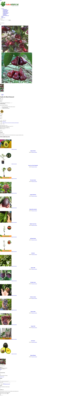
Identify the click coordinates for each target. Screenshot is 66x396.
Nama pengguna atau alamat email (4, 381)
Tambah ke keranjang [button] (14, 149)
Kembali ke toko (2, 376)
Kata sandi (1, 382)
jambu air (3, 122)
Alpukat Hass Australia (33, 209)
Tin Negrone (33, 340)
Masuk (1, 385)
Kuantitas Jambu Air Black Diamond (4, 102)
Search (9, 20)
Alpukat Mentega (33, 355)
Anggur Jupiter (33, 311)
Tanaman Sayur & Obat (6, 12)
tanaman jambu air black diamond (15, 122)
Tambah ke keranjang (2, 103)
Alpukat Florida (33, 150)
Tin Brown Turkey (33, 296)
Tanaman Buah (5, 9)
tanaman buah (9, 122)
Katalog (2, 16)
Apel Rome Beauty (33, 238)
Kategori (3, 8)
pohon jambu (6, 122)
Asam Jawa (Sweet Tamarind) (33, 165)
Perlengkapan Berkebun (6, 15)
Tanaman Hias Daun (5, 10)
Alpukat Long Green (33, 223)
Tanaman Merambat (5, 13)
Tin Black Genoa (33, 282)
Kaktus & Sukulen (5, 11)
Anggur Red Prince (33, 194)
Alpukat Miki (33, 267)
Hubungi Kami (3, 17)
